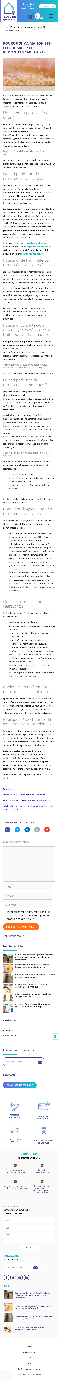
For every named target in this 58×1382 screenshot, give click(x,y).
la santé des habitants (31, 253)
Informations (9, 1035)
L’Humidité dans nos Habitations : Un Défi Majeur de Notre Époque (33, 1005)
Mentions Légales (29, 1352)
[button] (51, 16)
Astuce (6, 1030)
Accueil (6, 27)
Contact (29, 1346)
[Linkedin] (26, 1277)
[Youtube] (20, 1277)
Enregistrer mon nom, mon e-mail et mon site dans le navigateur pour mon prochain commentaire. (29, 915)
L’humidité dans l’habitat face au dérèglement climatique (31, 985)
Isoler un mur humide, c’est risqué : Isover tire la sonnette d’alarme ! (32, 965)
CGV (29, 1357)
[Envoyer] (40, 1063)
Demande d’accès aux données (29, 1374)
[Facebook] (6, 1277)
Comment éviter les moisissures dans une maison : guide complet (35, 975)
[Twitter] (13, 1277)
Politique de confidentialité (29, 1369)
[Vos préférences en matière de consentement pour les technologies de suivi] (55, 1036)
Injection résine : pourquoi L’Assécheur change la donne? (33, 995)
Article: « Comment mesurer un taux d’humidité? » (26, 794)
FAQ (29, 1363)
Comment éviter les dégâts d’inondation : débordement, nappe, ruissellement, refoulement (34, 957)
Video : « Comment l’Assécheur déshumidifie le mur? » (27, 800)
